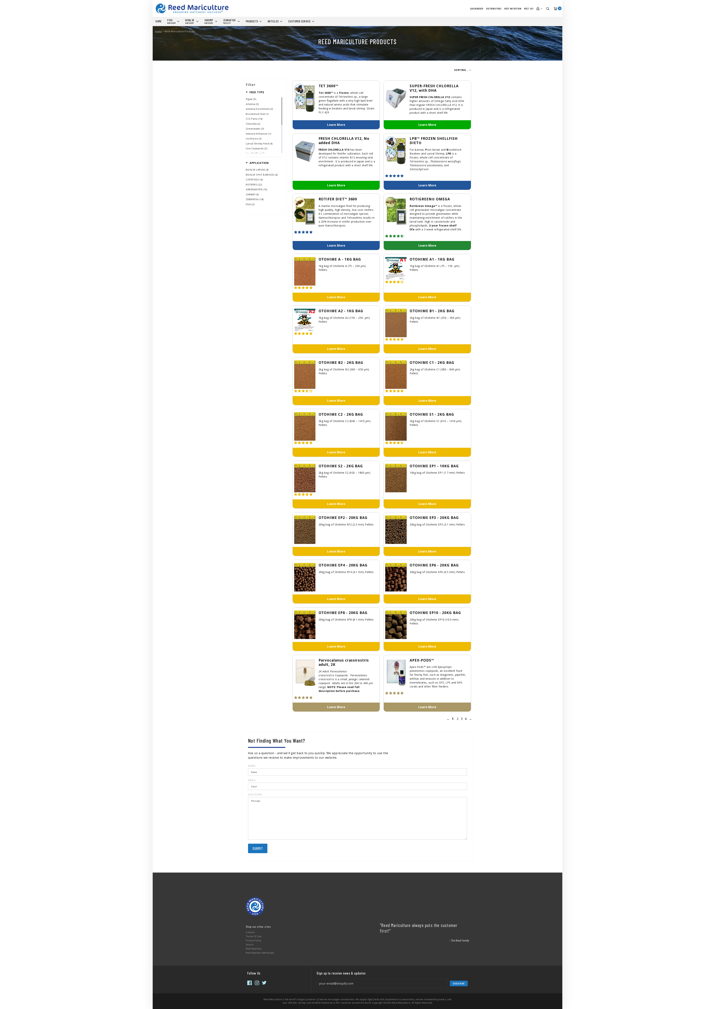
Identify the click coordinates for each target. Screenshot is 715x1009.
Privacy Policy (253, 940)
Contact (250, 932)
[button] (394, 176)
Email (252, 780)
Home (158, 31)
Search (249, 944)
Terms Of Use (253, 936)
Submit (257, 848)
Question (255, 794)
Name (252, 765)
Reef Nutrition (254, 948)
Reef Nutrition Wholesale (260, 952)
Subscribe (459, 983)
